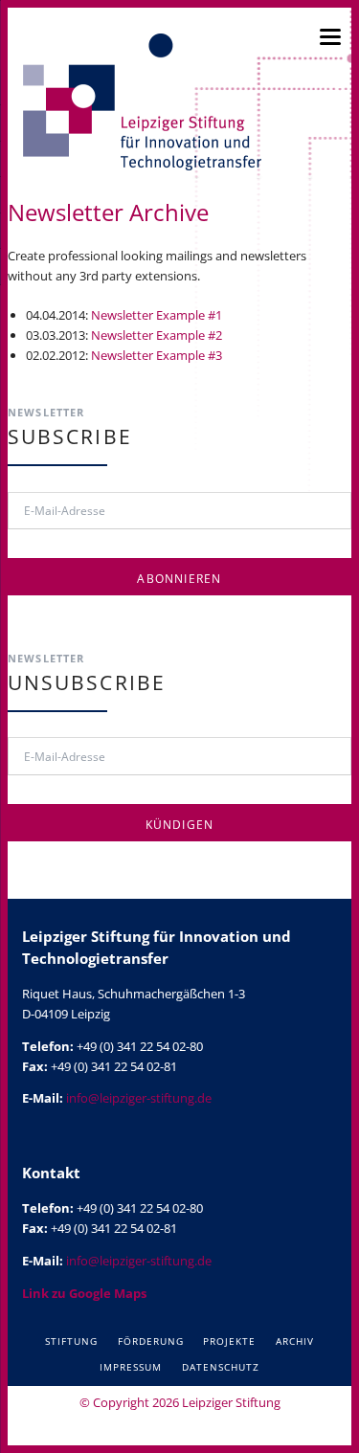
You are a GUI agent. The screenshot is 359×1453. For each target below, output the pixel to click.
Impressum (131, 1367)
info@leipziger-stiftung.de (139, 1098)
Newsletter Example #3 (156, 355)
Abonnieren (179, 578)
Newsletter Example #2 (156, 335)
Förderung (151, 1341)
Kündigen (180, 824)
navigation (330, 37)
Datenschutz (220, 1367)
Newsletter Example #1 (156, 315)
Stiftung (71, 1341)
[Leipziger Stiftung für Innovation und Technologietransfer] (141, 102)
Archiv (295, 1341)
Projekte (229, 1341)
